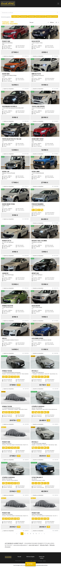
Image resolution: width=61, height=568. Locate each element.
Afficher (52, 22)
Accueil (19, 556)
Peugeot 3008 (15, 16)
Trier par (31, 22)
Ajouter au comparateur (9, 56)
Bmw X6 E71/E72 (40, 16)
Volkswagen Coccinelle (51, 16)
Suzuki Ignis (31, 16)
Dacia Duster (24, 16)
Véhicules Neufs (44, 545)
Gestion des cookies (41, 557)
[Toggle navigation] (58, 3)
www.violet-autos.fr (34, 545)
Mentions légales (30, 556)
